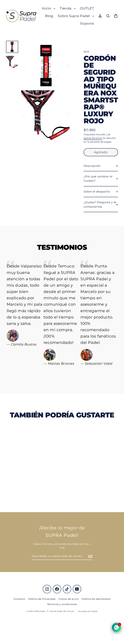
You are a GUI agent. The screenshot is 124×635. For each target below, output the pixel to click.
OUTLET (87, 8)
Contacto (19, 599)
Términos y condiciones (62, 604)
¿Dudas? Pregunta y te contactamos (100, 204)
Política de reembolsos (96, 599)
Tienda (66, 8)
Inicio (47, 8)
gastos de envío (93, 138)
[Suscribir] (89, 556)
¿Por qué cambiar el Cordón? (98, 179)
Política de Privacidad (41, 599)
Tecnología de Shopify (87, 611)
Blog (49, 16)
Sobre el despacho (97, 191)
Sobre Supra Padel (74, 16)
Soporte (87, 23)
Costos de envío (68, 599)
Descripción (92, 166)
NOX (86, 51)
